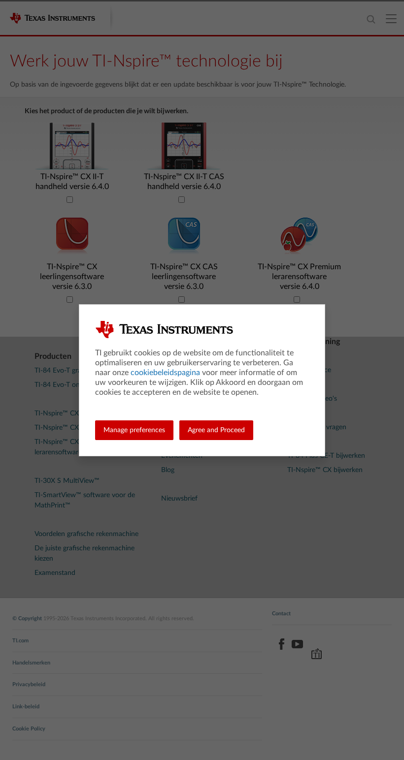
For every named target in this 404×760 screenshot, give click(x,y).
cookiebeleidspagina (165, 373)
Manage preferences (134, 430)
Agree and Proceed (216, 430)
